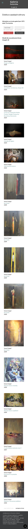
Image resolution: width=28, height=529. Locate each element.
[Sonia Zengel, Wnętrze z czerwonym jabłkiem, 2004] (14, 489)
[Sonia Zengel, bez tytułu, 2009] (14, 186)
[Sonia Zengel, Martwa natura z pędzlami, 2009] (14, 399)
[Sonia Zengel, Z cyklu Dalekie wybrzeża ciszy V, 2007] (13, 431)
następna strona (20, 508)
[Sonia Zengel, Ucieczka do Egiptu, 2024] (14, 130)
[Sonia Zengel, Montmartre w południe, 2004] (14, 463)
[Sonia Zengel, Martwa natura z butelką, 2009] (14, 369)
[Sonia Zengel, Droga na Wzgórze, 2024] (14, 52)
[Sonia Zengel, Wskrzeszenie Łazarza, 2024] (14, 155)
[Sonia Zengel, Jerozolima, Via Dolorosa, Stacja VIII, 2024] (14, 77)
